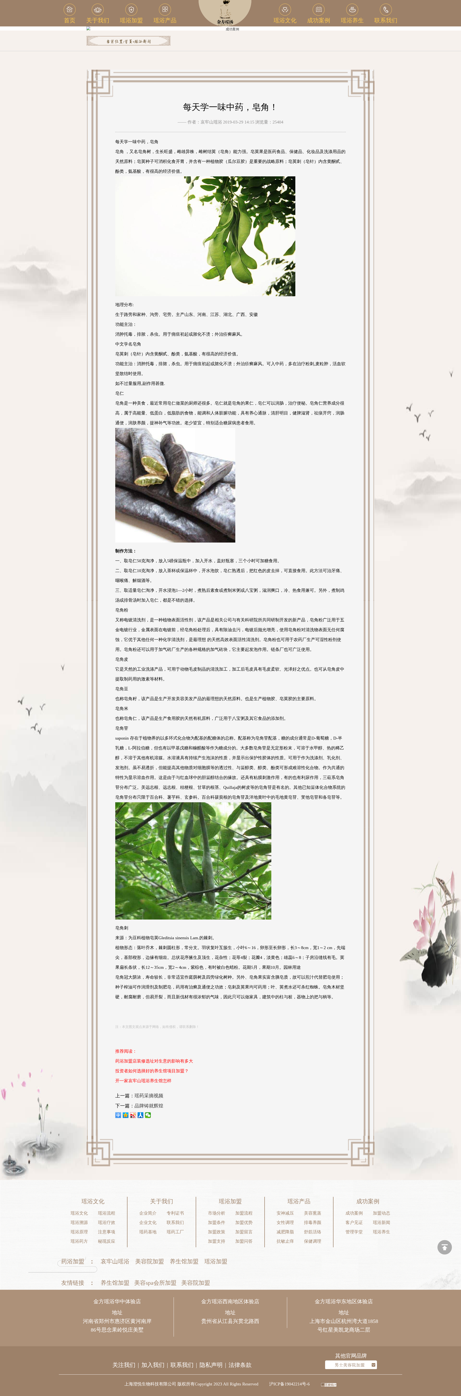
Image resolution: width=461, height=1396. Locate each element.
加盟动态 (381, 1213)
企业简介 (148, 1213)
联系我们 (175, 1222)
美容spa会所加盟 (155, 1283)
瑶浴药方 (79, 1241)
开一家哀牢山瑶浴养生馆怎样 (143, 1080)
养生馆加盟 (184, 1261)
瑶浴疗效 (106, 1222)
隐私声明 (211, 1365)
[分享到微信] (148, 1115)
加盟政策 (216, 1231)
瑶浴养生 (381, 1231)
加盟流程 (244, 1213)
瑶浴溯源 (79, 1222)
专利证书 (175, 1213)
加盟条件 (216, 1222)
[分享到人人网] (141, 1115)
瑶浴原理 (79, 1231)
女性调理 (285, 1222)
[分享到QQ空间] (126, 1115)
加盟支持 (216, 1241)
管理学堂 (354, 1231)
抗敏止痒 (285, 1241)
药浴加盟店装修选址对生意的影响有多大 (154, 1061)
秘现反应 (106, 1241)
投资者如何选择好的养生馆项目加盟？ (152, 1071)
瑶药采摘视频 (148, 1095)
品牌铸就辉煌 (148, 1105)
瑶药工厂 (175, 1231)
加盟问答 (244, 1241)
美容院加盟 (149, 1261)
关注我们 (123, 1365)
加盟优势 (244, 1222)
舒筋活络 (312, 1231)
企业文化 (148, 1222)
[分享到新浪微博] (133, 1115)
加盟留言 (244, 1231)
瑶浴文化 (79, 1213)
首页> (129, 41)
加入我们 (152, 1365)
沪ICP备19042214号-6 (289, 1384)
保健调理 (312, 1241)
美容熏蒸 (312, 1213)
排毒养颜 (312, 1222)
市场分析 (216, 1213)
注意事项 (106, 1231)
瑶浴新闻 (142, 41)
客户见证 (354, 1222)
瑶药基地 (148, 1231)
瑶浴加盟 (215, 1261)
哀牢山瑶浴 (115, 1261)
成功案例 (354, 1213)
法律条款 (240, 1365)
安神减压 (285, 1213)
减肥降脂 (285, 1231)
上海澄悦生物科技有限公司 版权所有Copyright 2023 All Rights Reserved (191, 1384)
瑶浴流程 (106, 1213)
